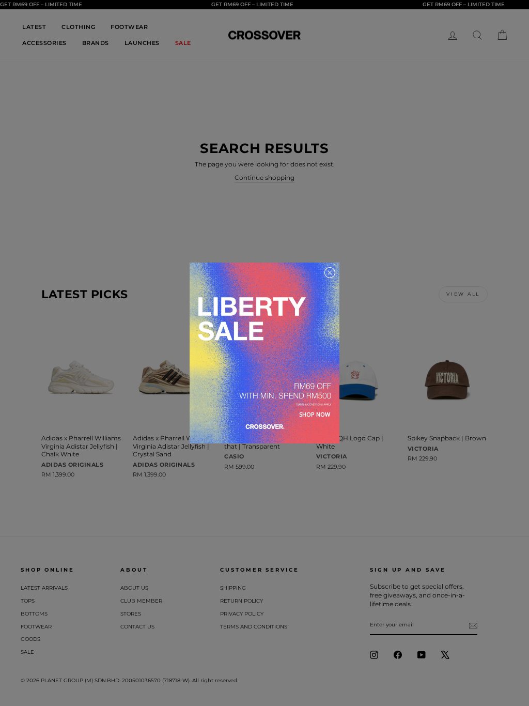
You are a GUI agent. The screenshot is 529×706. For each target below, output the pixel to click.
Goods (30, 639)
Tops (28, 600)
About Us (134, 588)
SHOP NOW (314, 414)
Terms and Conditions (253, 626)
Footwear (36, 626)
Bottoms (34, 613)
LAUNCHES (142, 43)
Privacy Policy (241, 613)
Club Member (141, 600)
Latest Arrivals (44, 588)
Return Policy (241, 600)
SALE (183, 43)
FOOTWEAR (129, 26)
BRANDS (95, 43)
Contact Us (137, 626)
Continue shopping (264, 177)
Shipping (233, 588)
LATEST (34, 26)
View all (463, 294)
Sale (27, 652)
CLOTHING (78, 26)
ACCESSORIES (44, 43)
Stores (130, 613)
